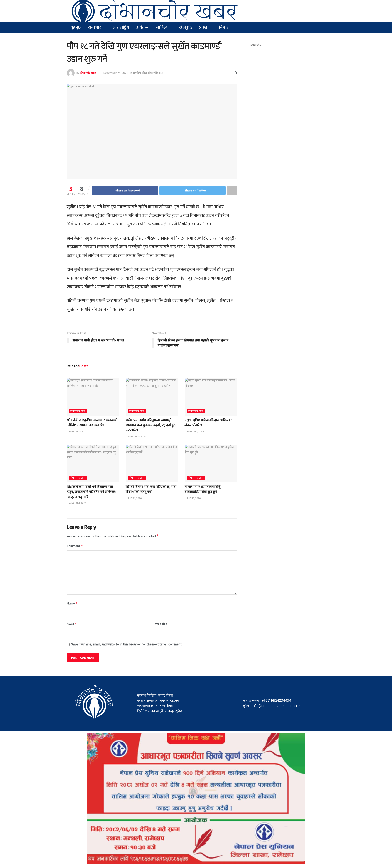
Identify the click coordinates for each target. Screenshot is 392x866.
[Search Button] (320, 44)
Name (72, 603)
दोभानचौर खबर (88, 72)
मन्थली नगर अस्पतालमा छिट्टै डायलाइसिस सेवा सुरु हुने (203, 489)
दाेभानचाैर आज (155, 72)
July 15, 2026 (194, 498)
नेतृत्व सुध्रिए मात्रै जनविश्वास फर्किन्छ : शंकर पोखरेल (208, 422)
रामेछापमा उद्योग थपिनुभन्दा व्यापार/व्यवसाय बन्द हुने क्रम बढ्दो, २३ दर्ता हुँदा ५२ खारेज (151, 425)
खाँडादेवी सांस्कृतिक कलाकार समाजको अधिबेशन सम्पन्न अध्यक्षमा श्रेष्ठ (92, 422)
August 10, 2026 (137, 437)
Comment (75, 546)
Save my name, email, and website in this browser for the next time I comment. (126, 644)
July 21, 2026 (135, 498)
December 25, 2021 (115, 72)
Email (72, 624)
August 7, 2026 (195, 431)
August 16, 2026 (78, 431)
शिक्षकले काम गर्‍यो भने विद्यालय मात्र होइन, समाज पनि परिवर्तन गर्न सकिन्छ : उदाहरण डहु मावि (91, 492)
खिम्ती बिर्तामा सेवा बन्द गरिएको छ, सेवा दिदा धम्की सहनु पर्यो (151, 489)
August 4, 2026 (77, 503)
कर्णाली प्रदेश (140, 72)
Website (161, 623)
